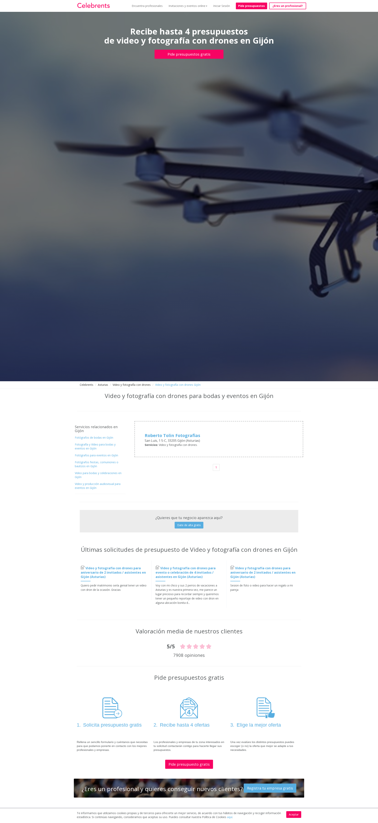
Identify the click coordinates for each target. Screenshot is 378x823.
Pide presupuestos (251, 6)
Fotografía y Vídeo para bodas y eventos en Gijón (95, 446)
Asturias (103, 385)
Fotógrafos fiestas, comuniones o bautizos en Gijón (96, 464)
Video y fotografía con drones (132, 385)
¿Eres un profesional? (287, 6)
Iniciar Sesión (221, 6)
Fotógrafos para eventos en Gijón (96, 455)
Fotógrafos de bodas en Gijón (94, 437)
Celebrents (86, 385)
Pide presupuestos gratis (189, 54)
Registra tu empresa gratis (270, 788)
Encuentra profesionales (147, 6)
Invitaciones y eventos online (187, 6)
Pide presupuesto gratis (189, 764)
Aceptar (294, 814)
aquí (229, 817)
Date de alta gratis (189, 525)
